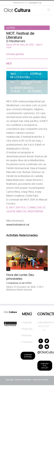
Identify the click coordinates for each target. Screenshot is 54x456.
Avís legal (10, 379)
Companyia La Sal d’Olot (18, 282)
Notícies (27, 335)
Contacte (27, 342)
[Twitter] (47, 341)
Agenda (27, 322)
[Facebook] (41, 341)
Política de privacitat (23, 379)
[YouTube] (47, 346)
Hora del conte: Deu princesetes (20, 277)
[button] (5, 8)
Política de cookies (40, 379)
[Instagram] (41, 346)
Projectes (27, 328)
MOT (9, 63)
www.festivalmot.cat (17, 224)
